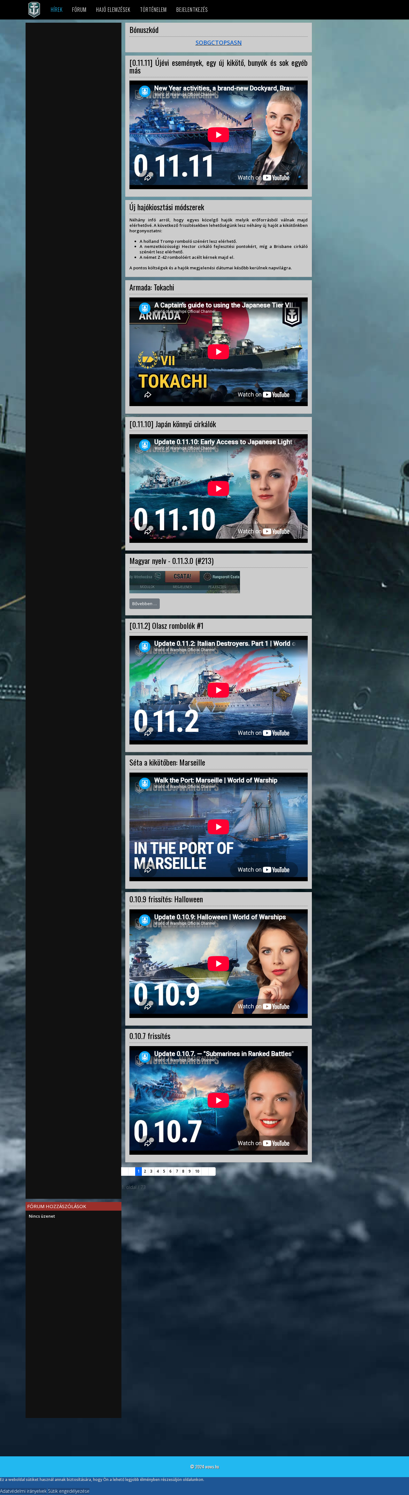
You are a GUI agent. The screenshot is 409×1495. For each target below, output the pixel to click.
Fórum (79, 9)
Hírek (57, 9)
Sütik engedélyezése (68, 1491)
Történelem (153, 9)
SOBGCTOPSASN (219, 42)
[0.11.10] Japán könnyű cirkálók (172, 423)
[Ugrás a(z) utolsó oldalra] (212, 1171)
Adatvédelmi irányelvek (23, 1491)
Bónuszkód (143, 29)
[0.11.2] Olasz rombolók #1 (166, 625)
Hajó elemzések (113, 9)
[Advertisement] (73, 71)
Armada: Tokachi (151, 287)
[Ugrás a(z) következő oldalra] (205, 1171)
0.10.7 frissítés (149, 1035)
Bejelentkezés (192, 9)
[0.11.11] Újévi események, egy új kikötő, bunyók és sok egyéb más (218, 66)
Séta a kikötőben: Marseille (167, 762)
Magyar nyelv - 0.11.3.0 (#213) (171, 560)
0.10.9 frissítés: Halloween (166, 899)
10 (197, 1171)
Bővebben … (144, 603)
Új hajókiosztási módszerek (166, 206)
